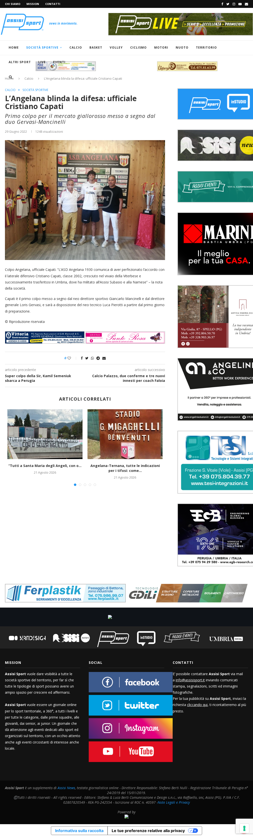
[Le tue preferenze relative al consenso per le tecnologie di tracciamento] (244, 828)
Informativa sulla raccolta (79, 830)
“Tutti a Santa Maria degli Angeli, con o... (45, 465)
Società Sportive (42, 47)
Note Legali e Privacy (174, 802)
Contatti (52, 4)
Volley (116, 47)
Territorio (206, 47)
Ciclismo (138, 47)
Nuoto (182, 47)
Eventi (59, 62)
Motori (161, 47)
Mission (32, 4)
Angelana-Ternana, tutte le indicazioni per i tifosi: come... (125, 468)
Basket (95, 47)
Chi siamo (12, 4)
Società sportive (35, 90)
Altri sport (20, 62)
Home (14, 47)
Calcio (75, 47)
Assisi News (66, 787)
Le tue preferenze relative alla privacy (148, 830)
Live (42, 62)
